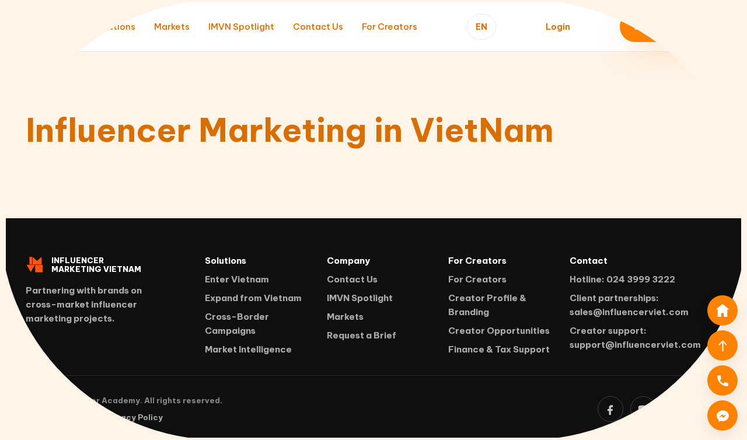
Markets (172, 26)
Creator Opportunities (499, 330)
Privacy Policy (134, 417)
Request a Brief (361, 335)
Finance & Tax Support (499, 349)
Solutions (114, 26)
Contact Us (318, 26)
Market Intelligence (248, 349)
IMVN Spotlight (241, 26)
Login (558, 26)
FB (610, 409)
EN (481, 27)
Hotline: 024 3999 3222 (622, 279)
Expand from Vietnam (253, 297)
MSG (722, 415)
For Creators (389, 26)
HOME (722, 310)
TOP (722, 345)
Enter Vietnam (237, 279)
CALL (722, 380)
